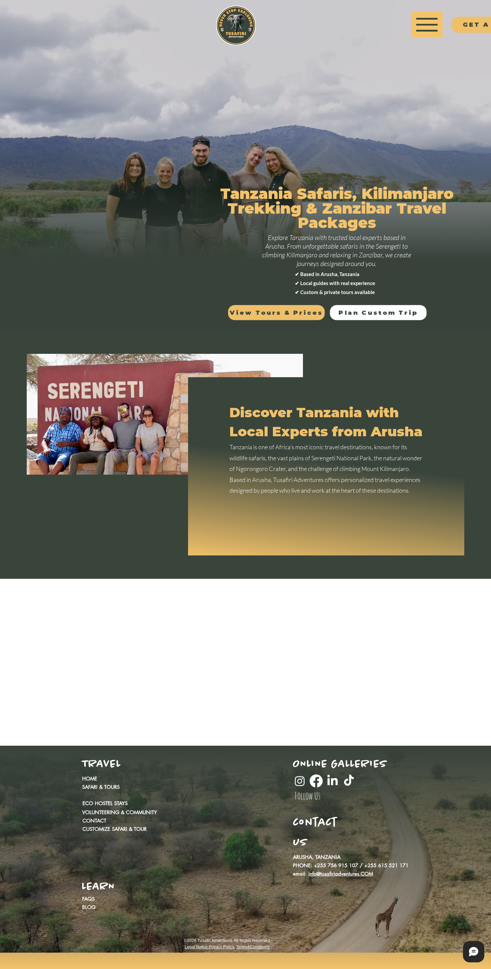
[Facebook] (316, 780)
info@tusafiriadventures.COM (340, 874)
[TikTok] (348, 780)
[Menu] (427, 24)
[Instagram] (299, 780)
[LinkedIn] (332, 780)
